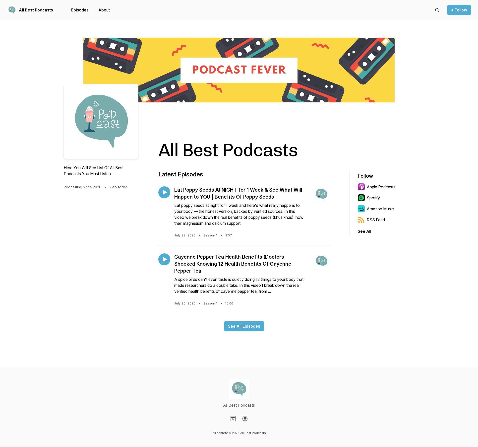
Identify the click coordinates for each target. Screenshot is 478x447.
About (104, 9)
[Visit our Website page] (233, 418)
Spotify (373, 197)
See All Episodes (244, 326)
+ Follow (459, 9)
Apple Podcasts (381, 186)
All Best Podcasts (36, 9)
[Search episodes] (437, 10)
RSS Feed (376, 219)
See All (364, 231)
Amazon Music (380, 208)
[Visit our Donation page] (244, 418)
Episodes (79, 9)
